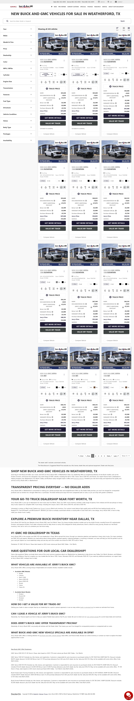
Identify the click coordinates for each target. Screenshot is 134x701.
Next (109, 456)
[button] (66, 44)
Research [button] (97, 6)
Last (116, 456)
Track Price (54, 88)
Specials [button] (83, 6)
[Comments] (61, 82)
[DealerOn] (16, 694)
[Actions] (64, 60)
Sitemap (41, 694)
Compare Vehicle (48, 134)
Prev (88, 456)
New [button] (55, 6)
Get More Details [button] (53, 118)
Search (123, 21)
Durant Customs (73, 6)
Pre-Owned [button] (62, 6)
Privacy (46, 694)
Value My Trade (52, 123)
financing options (78, 478)
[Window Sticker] (64, 82)
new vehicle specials (93, 617)
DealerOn (35, 694)
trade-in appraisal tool (86, 607)
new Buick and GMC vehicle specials (50, 635)
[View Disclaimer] (57, 82)
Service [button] (104, 6)
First (81, 456)
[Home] (51, 7)
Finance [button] (90, 6)
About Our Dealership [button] (116, 6)
